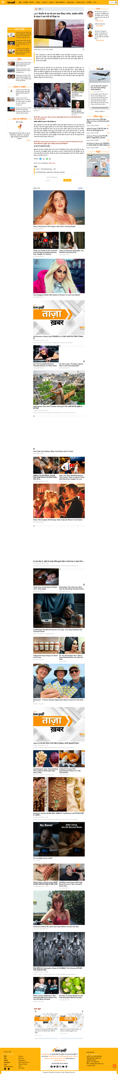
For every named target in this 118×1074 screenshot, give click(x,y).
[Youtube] (63, 1067)
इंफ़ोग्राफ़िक (7, 1062)
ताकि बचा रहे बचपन (100, 24)
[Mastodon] (66, 1067)
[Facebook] (82, 26)
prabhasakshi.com (59, 1060)
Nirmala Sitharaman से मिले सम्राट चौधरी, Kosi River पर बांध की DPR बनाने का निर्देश (46, 1031)
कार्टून (5, 1064)
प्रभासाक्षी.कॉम (45, 1054)
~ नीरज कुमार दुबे (99, 40)
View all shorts (99, 111)
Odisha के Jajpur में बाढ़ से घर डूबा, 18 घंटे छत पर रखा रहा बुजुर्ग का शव (70, 1030)
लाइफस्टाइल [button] (70, 2)
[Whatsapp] (47, 159)
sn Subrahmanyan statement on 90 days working (49, 172)
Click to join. (52, 163)
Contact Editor (91, 1065)
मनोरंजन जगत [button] (80, 2)
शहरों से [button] (51, 2)
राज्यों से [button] (44, 2)
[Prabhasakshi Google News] (83, 50)
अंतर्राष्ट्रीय (25, 2)
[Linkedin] (57, 1067)
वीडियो (6, 1060)
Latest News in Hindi (55, 1056)
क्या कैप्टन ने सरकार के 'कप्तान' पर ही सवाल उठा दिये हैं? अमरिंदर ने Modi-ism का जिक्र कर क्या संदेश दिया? (102, 35)
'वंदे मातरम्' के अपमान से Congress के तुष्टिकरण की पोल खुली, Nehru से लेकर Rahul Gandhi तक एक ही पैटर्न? (102, 15)
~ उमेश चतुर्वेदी (98, 26)
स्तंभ (98, 9)
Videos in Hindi (49, 1058)
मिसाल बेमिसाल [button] (60, 2)
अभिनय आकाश (37, 49)
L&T (54, 169)
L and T (37, 169)
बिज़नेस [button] (31, 2)
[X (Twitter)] (82, 29)
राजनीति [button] (89, 2)
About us (21, 1058)
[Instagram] (60, 1067)
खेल (109, 147)
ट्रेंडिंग (19, 59)
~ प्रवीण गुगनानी (99, 21)
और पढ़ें (28, 140)
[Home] (36, 9)
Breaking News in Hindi (69, 1056)
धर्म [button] (94, 2)
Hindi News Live (60, 1058)
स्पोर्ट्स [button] (38, 2)
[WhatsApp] (82, 33)
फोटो (5, 1058)
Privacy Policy (22, 1064)
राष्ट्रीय (20, 2)
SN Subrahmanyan (46, 169)
